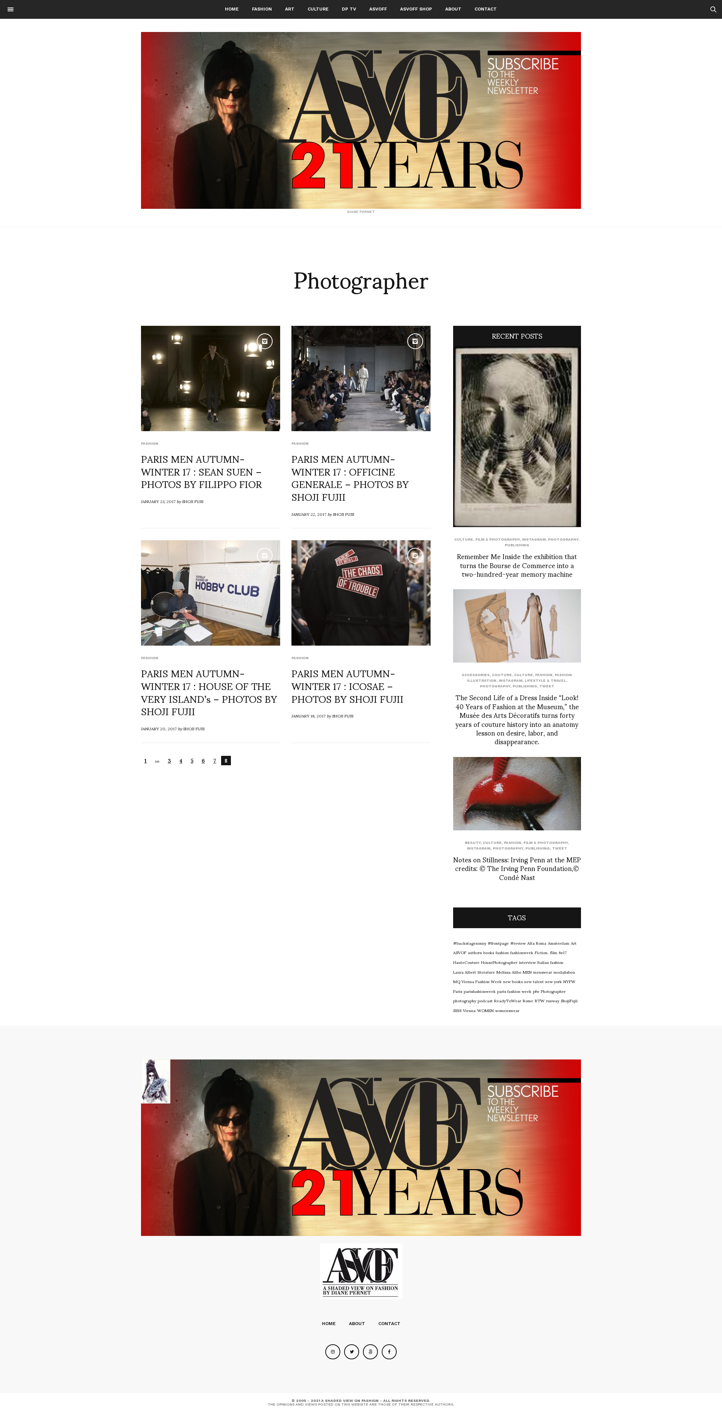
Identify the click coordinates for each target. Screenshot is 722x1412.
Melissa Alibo (508, 972)
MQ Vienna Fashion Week (477, 981)
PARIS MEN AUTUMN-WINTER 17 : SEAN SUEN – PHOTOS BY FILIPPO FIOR (201, 471)
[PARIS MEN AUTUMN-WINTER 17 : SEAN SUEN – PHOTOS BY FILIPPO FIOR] (210, 378)
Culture (318, 9)
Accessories (476, 675)
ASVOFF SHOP (416, 9)
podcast (485, 1000)
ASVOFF (378, 9)
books (488, 952)
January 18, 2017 (308, 716)
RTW (540, 1000)
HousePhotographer (499, 962)
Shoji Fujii (192, 501)
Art (289, 9)
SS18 (457, 1010)
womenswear (507, 1010)
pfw (536, 991)
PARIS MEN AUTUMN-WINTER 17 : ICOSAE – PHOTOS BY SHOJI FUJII (347, 685)
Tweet (546, 686)
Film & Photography (497, 539)
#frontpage (498, 943)
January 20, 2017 (159, 728)
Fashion (262, 9)
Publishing (517, 545)
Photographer (553, 991)
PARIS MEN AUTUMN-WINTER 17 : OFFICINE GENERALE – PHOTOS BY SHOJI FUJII (350, 477)
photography (464, 1000)
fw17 (563, 952)
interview (527, 962)
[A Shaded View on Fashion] (361, 120)
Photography (563, 539)
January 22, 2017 (308, 514)
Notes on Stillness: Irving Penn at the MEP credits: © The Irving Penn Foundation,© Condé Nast (517, 868)
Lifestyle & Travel (545, 680)
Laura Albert (464, 972)
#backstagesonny (469, 943)
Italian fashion (550, 962)
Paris (457, 991)
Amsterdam (558, 943)
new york (553, 981)
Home (232, 9)
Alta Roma (536, 943)
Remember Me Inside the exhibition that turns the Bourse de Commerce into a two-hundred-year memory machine (517, 565)
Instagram (534, 539)
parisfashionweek (480, 991)
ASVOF (459, 952)
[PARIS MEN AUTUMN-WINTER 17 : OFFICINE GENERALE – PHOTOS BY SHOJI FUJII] (361, 378)
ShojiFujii (569, 1000)
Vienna (469, 1010)
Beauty (473, 843)
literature (486, 972)
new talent (534, 981)
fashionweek (521, 952)
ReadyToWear (507, 1000)
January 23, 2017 (158, 501)
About (453, 9)
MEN (527, 972)
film (553, 952)
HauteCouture (466, 962)
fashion (502, 952)
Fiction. (542, 952)
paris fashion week (514, 991)
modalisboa (564, 972)
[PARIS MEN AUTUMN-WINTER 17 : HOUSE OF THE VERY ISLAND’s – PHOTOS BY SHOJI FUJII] (210, 593)
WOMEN (485, 1010)
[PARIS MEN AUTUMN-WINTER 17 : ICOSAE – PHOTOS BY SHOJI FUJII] (361, 593)
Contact (486, 9)
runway (552, 1000)
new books (513, 981)
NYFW (569, 981)
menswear (542, 972)
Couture (502, 675)
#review (518, 943)
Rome (528, 1000)
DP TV (349, 9)
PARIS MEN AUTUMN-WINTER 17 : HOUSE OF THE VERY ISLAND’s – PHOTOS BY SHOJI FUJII (209, 691)
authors (475, 952)
